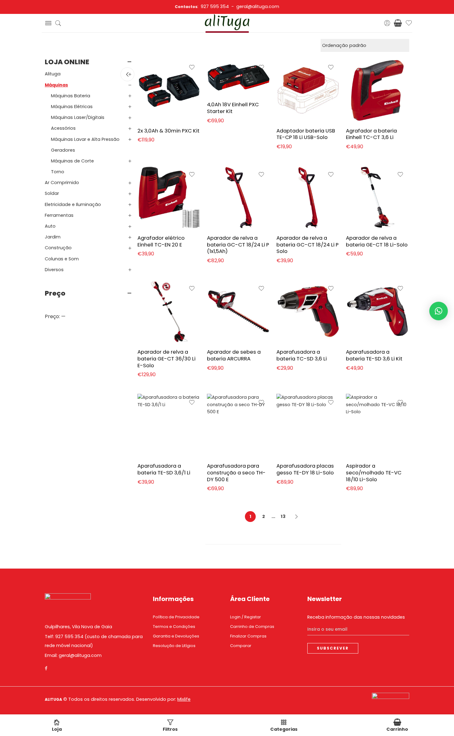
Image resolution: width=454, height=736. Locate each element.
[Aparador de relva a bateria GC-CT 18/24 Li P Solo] (308, 197)
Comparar (240, 646)
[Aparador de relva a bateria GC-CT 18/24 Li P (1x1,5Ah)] (238, 197)
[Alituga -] (227, 23)
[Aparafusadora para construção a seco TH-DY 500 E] (238, 425)
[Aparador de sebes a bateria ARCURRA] (238, 311)
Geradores (63, 150)
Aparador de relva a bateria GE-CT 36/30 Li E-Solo (166, 358)
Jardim (53, 237)
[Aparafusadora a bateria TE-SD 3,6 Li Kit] (377, 311)
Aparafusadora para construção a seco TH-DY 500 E (236, 472)
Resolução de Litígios (174, 646)
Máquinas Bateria (70, 96)
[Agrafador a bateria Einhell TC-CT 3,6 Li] (377, 90)
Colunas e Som (62, 259)
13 (283, 516)
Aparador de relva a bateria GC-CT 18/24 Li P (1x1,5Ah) (238, 244)
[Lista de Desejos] (192, 67)
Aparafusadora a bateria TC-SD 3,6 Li (301, 355)
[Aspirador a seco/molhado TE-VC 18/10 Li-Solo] (377, 425)
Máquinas (56, 85)
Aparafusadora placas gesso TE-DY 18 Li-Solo (305, 469)
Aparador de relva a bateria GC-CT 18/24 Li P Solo (307, 244)
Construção (58, 248)
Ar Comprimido (62, 182)
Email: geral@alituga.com (73, 655)
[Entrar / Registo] (387, 23)
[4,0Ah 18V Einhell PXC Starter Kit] (238, 77)
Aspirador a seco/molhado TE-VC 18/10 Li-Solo (373, 472)
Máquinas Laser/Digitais (77, 117)
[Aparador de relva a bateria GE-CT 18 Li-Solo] (377, 197)
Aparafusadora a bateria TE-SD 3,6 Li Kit (374, 355)
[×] (438, 311)
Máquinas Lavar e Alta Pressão (85, 139)
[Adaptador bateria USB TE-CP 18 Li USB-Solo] (308, 90)
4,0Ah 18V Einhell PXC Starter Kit (233, 108)
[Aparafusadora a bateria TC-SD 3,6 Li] (308, 311)
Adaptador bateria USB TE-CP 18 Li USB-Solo (305, 134)
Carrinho (397, 729)
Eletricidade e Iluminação (73, 204)
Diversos (54, 270)
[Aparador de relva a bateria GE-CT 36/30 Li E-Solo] (169, 311)
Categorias (283, 729)
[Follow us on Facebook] (46, 668)
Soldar (52, 193)
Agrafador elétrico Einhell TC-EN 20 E (161, 241)
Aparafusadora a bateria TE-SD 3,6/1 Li (163, 469)
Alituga (53, 74)
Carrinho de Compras (252, 626)
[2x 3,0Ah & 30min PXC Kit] (169, 90)
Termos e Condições (174, 626)
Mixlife (184, 699)
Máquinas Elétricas (72, 106)
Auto (50, 226)
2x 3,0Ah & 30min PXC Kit (168, 130)
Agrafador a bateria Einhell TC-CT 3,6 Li (371, 134)
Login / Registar (245, 617)
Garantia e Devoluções (176, 636)
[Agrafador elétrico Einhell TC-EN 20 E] (169, 197)
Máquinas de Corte (72, 161)
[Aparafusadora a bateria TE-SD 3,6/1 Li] (169, 425)
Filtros (170, 729)
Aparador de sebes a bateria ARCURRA (234, 355)
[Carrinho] (398, 23)
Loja (57, 729)
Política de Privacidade (176, 617)
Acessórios (63, 128)
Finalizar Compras (248, 636)
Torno (57, 172)
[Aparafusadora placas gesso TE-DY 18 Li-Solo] (308, 425)
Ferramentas (59, 215)
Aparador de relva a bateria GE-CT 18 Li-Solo (377, 241)
